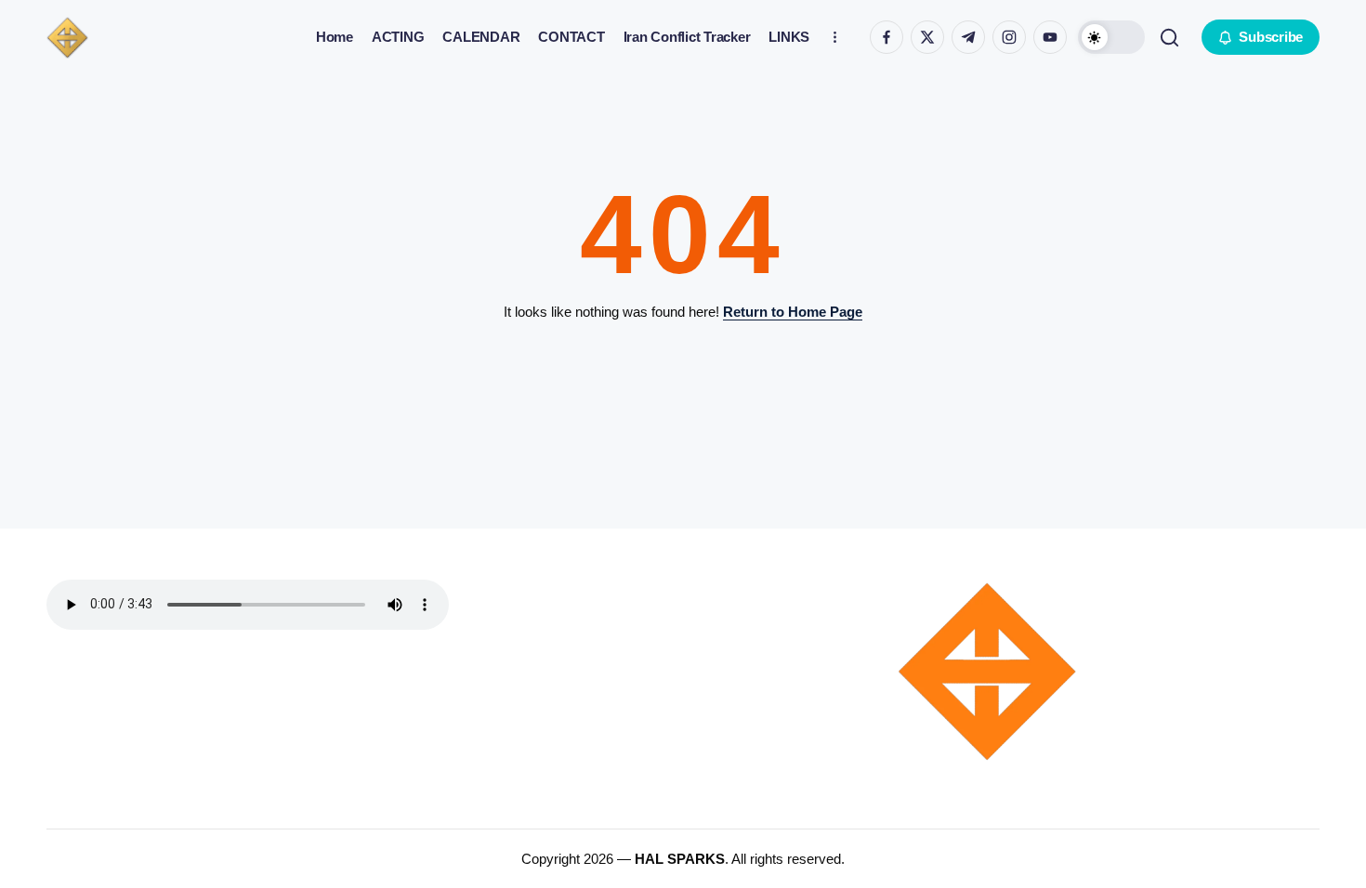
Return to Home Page (792, 312)
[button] (1111, 37)
